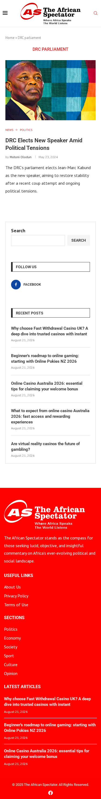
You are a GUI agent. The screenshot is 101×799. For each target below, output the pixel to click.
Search (18, 230)
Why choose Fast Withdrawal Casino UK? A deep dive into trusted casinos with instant (49, 331)
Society (10, 647)
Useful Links (18, 575)
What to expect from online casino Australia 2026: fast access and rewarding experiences (50, 416)
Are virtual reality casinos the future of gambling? (45, 446)
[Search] (95, 13)
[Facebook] (50, 792)
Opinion (11, 673)
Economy (12, 638)
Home (10, 37)
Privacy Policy (16, 596)
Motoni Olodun (21, 157)
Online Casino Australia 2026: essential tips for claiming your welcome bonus (46, 386)
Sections (14, 618)
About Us (12, 587)
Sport (9, 655)
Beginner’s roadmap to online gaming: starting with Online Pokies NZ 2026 (45, 358)
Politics (11, 629)
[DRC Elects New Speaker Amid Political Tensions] (50, 90)
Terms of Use (16, 604)
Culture (11, 664)
